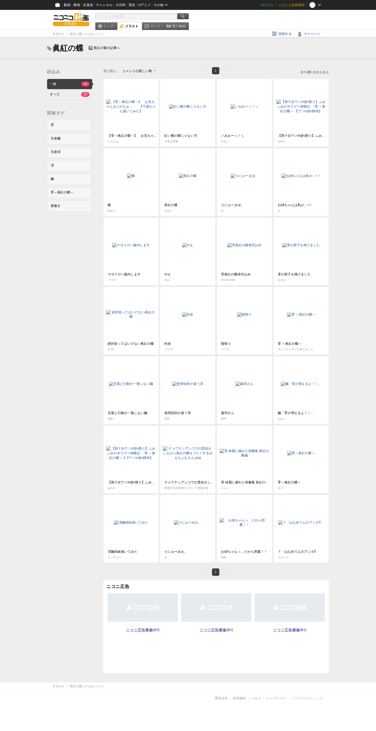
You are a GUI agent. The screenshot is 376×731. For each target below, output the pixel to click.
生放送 (88, 5)
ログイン (267, 5)
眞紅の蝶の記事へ (107, 48)
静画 (76, 5)
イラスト (131, 26)
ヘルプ (256, 698)
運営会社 (221, 698)
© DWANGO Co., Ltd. (308, 698)
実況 (132, 5)
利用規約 (239, 698)
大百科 (121, 5)
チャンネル (104, 5)
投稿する (285, 34)
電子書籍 (178, 26)
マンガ (155, 26)
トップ (108, 26)
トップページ (276, 698)
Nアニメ (144, 5)
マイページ (312, 34)
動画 (67, 5)
